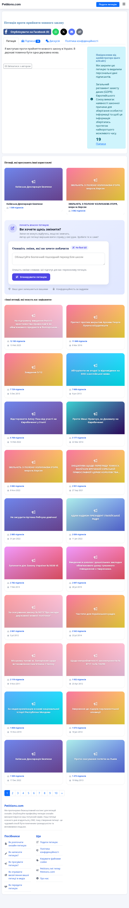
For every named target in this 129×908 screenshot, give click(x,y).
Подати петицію (108, 4)
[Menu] (124, 4)
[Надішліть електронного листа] (71, 32)
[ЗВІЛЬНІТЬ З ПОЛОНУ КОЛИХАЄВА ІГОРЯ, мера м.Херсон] (95, 191)
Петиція (11, 41)
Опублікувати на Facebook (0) (30, 32)
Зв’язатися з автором (19, 66)
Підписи (31, 41)
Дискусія (54, 41)
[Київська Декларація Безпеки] (33, 189)
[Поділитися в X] (63, 32)
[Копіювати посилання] (79, 32)
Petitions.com (11, 4)
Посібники (12, 836)
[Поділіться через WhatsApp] (55, 32)
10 (56, 793)
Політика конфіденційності (81, 41)
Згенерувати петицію (33, 276)
